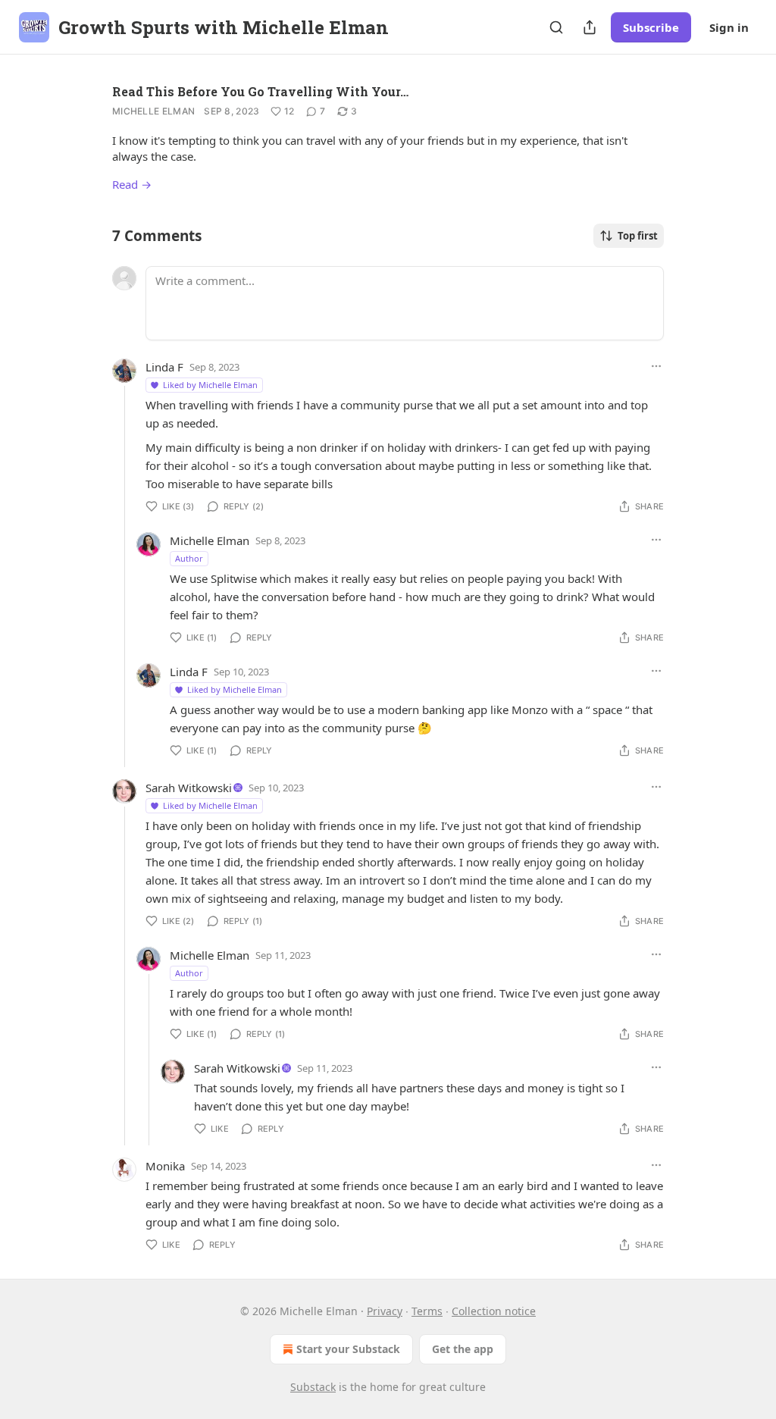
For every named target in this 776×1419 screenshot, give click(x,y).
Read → (132, 184)
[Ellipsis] (656, 366)
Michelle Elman (153, 111)
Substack (313, 1387)
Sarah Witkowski (189, 787)
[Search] (556, 27)
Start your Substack (348, 1349)
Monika (165, 1165)
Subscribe (651, 27)
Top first (638, 236)
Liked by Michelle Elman (210, 384)
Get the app (462, 1349)
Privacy (384, 1311)
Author (189, 558)
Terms (427, 1311)
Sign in (729, 27)
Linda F (164, 366)
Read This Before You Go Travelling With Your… (260, 91)
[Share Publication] (589, 27)
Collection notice (494, 1311)
